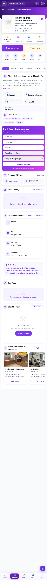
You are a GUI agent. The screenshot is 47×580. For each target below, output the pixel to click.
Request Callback (23, 164)
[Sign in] (42, 3)
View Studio (36, 189)
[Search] (37, 3)
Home (3, 9)
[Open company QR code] (41, 19)
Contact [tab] (37, 68)
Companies (11, 9)
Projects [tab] (29, 68)
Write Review (38, 307)
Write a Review (23, 333)
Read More (6, 88)
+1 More (19, 122)
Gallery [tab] (21, 68)
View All (37, 348)
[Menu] (4, 3)
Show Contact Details (35, 215)
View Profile (15, 381)
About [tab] (5, 68)
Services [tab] (13, 68)
